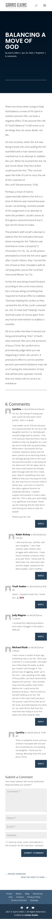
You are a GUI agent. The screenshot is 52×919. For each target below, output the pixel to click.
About (18, 893)
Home (9, 893)
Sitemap (34, 900)
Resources (38, 893)
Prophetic (39, 52)
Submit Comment (34, 853)
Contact (20, 897)
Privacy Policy (33, 897)
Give (11, 897)
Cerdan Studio (31, 915)
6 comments (11, 56)
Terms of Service (19, 900)
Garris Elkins (14, 52)
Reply (41, 523)
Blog (27, 893)
